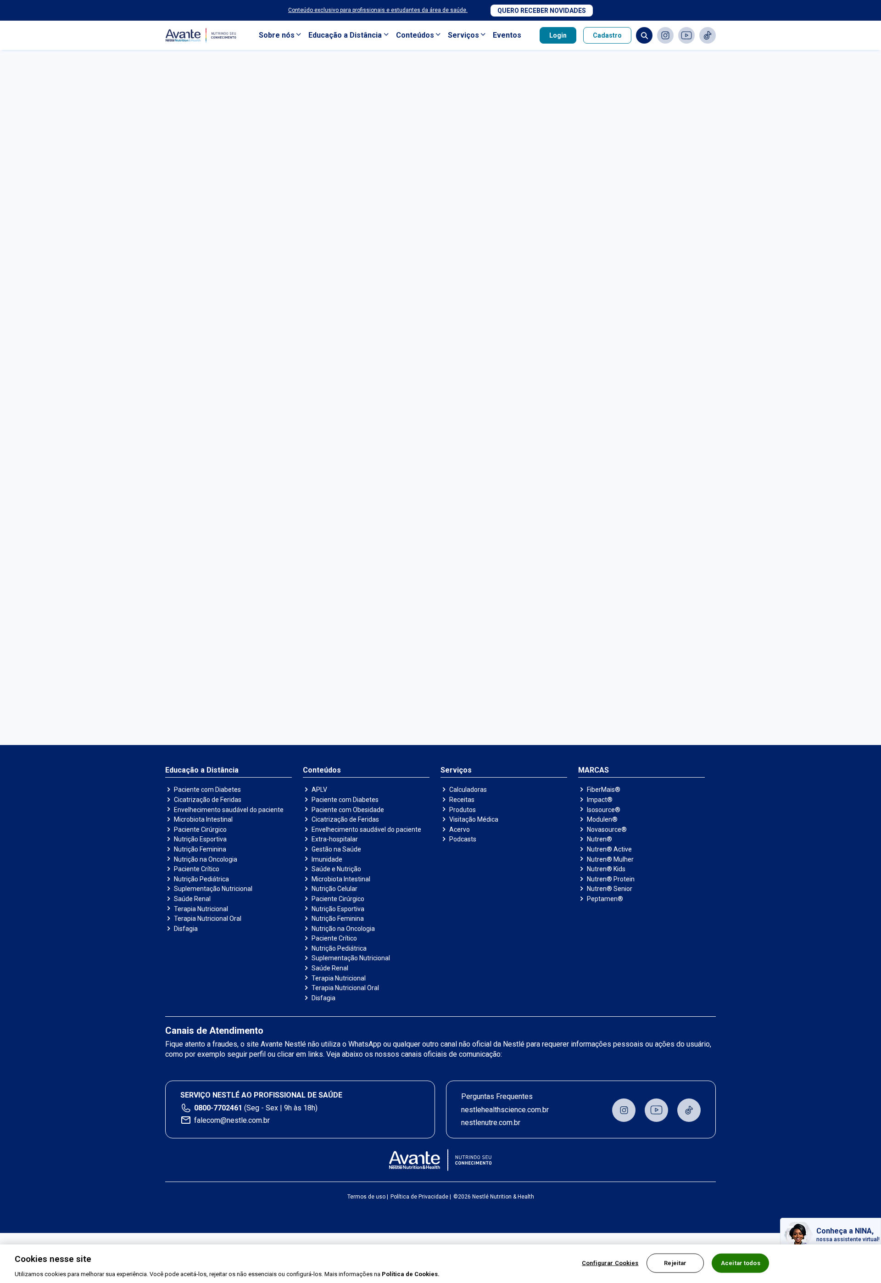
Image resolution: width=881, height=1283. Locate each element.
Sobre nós (277, 35)
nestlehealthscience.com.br (505, 1109)
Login (558, 35)
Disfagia (186, 928)
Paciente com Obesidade (348, 809)
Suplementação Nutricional (213, 888)
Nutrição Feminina (200, 849)
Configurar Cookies (610, 1262)
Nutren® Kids (606, 869)
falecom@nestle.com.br (232, 1120)
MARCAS (593, 770)
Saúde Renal (192, 898)
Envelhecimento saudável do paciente (229, 809)
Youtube (686, 35)
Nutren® (599, 839)
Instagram (665, 35)
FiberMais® (603, 789)
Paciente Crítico (196, 869)
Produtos (462, 809)
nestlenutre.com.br (490, 1122)
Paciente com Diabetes (207, 789)
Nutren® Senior (609, 888)
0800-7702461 (218, 1108)
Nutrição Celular (334, 888)
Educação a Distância (345, 35)
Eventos (507, 35)
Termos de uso (366, 1196)
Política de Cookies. (411, 1273)
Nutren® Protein (611, 879)
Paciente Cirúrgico (200, 829)
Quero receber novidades (541, 10)
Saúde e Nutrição (336, 869)
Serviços (463, 35)
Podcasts (462, 839)
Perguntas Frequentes (497, 1096)
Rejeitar (675, 1262)
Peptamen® (605, 898)
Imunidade (327, 859)
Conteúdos (415, 35)
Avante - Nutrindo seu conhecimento (202, 35)
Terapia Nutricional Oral (207, 918)
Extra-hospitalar (335, 839)
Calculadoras (468, 789)
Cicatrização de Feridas (207, 799)
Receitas (461, 799)
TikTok (707, 35)
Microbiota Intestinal (203, 819)
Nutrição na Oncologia (205, 859)
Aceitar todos (740, 1262)
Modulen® (602, 819)
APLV (319, 789)
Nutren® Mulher (610, 859)
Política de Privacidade (419, 1196)
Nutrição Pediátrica (201, 879)
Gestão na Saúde (336, 849)
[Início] (440, 1160)
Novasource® (607, 829)
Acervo (459, 829)
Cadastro (607, 35)
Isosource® (603, 809)
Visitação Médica (473, 819)
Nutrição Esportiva (200, 839)
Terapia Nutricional (201, 909)
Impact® (600, 799)
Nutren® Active (609, 849)
